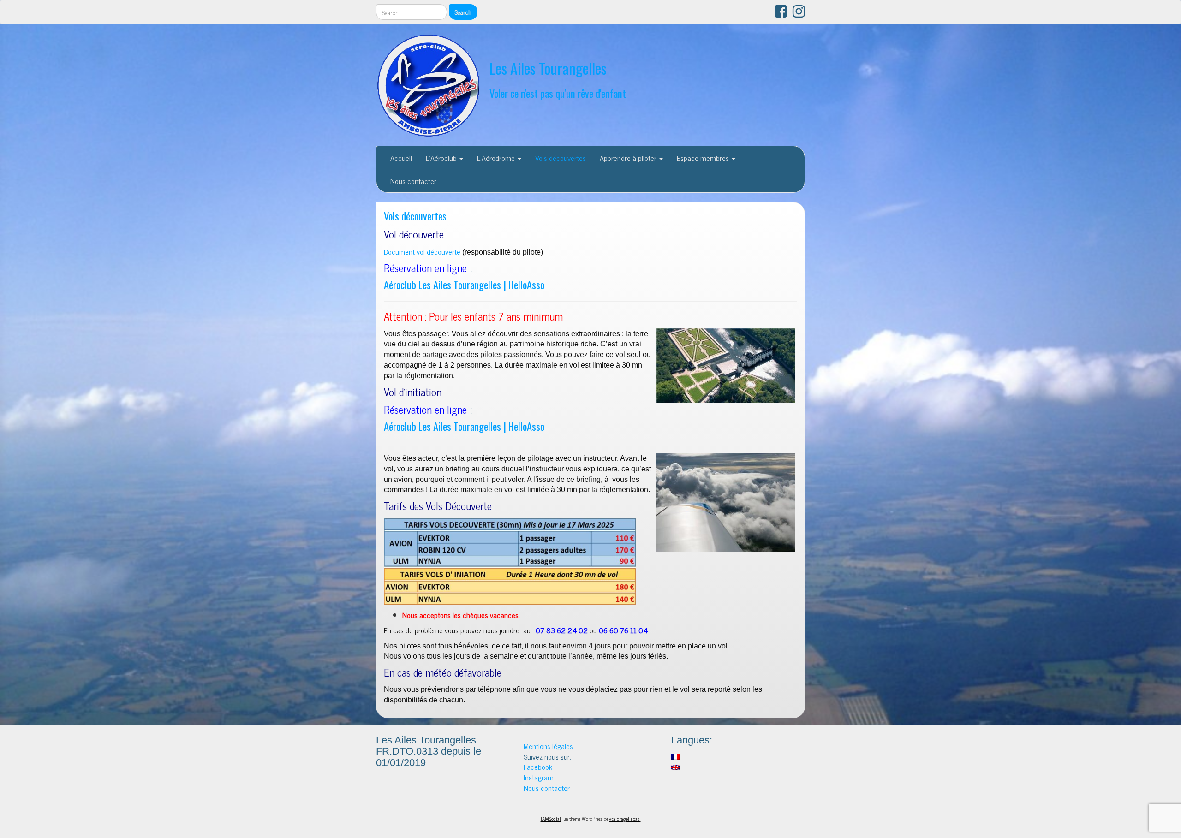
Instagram (539, 777)
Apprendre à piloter (629, 158)
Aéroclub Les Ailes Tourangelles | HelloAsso (464, 284)
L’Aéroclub (442, 158)
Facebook (538, 767)
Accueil (401, 158)
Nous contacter (413, 181)
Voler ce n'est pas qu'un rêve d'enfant (557, 93)
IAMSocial (551, 818)
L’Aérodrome (497, 158)
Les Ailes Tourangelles (548, 68)
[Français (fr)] (675, 755)
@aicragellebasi (625, 818)
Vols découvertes (560, 158)
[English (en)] (675, 766)
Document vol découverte (422, 251)
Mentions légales (548, 746)
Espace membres (704, 158)
